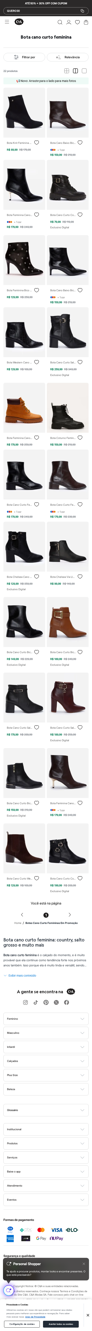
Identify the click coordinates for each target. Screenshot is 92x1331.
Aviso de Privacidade (35, 1317)
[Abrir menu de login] (68, 22)
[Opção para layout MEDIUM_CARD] (75, 71)
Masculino (13, 1032)
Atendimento (14, 1185)
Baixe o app (14, 1171)
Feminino (12, 1018)
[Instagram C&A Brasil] (25, 1003)
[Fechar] (88, 1315)
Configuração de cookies (21, 1324)
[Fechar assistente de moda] (84, 1263)
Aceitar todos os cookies (61, 1324)
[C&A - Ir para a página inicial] (19, 22)
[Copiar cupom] (82, 10)
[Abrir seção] (53, 1018)
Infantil (11, 1046)
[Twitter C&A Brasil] (56, 1003)
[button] (60, 22)
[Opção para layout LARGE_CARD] (84, 71)
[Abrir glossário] (51, 1110)
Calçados (12, 1061)
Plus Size (12, 1075)
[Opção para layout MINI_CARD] (66, 71)
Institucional (14, 1129)
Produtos (12, 1143)
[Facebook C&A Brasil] (66, 1003)
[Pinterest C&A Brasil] (46, 1003)
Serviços (12, 1157)
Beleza (11, 1089)
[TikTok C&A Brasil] (35, 1003)
